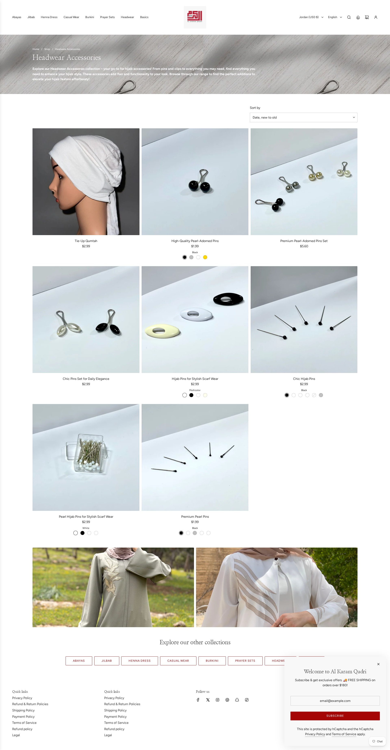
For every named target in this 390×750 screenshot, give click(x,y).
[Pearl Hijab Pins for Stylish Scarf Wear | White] (76, 533)
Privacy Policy (315, 734)
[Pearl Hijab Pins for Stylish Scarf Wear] (86, 457)
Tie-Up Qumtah (86, 241)
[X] (207, 699)
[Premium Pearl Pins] (195, 457)
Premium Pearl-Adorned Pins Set (304, 241)
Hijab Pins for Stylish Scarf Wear (195, 379)
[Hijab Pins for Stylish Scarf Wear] (195, 319)
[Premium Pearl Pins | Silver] (195, 533)
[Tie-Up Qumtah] (86, 181)
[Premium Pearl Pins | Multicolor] (208, 533)
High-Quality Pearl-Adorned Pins (195, 241)
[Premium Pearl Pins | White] (188, 533)
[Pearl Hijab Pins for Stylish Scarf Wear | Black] (82, 533)
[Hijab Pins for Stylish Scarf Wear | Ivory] (205, 395)
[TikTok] (246, 699)
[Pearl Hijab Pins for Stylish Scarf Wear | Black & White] (96, 533)
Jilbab (107, 660)
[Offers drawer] (357, 17)
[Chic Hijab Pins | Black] (287, 395)
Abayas (79, 660)
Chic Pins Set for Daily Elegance (86, 379)
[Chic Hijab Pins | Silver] (321, 395)
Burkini (212, 660)
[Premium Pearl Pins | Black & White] (202, 533)
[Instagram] (217, 699)
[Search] (348, 17)
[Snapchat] (237, 699)
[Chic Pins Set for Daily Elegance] (86, 319)
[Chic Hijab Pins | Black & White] (300, 395)
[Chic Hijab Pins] (304, 319)
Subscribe (335, 716)
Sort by (255, 107)
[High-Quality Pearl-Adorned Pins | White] (198, 257)
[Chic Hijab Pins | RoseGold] (314, 395)
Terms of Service (344, 734)
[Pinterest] (227, 699)
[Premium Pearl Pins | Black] (181, 533)
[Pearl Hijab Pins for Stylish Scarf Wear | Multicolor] (89, 533)
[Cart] (366, 17)
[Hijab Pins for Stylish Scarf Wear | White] (198, 395)
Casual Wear (178, 660)
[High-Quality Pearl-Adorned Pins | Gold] (205, 257)
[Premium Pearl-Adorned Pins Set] (304, 181)
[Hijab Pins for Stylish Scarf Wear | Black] (191, 395)
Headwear (280, 660)
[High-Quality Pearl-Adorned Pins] (195, 181)
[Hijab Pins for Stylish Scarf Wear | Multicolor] (185, 395)
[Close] (378, 664)
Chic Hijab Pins (304, 379)
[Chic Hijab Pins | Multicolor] (307, 395)
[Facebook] (198, 699)
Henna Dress (140, 660)
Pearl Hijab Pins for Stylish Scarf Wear (86, 517)
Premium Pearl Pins (195, 517)
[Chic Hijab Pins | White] (294, 395)
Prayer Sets (245, 660)
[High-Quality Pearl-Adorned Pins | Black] (185, 257)
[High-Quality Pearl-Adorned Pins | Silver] (191, 257)
